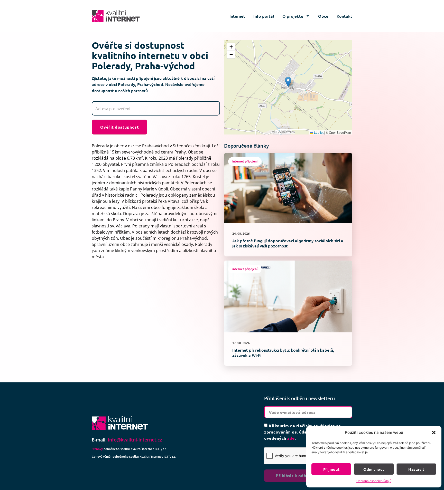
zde (290, 438)
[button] (433, 432)
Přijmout (331, 469)
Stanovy (97, 449)
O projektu (292, 16)
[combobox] (156, 108)
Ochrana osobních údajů (373, 481)
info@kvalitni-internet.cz (135, 440)
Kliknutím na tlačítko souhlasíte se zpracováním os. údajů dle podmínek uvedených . (302, 432)
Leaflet (318, 132)
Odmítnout (373, 469)
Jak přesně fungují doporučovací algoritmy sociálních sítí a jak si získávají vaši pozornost (287, 243)
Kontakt (344, 16)
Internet (237, 16)
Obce (323, 16)
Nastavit (416, 469)
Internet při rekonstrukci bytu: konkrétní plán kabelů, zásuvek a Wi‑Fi (283, 352)
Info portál (263, 16)
